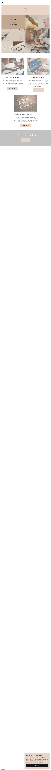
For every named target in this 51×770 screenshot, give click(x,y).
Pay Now (25, 139)
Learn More (12, 88)
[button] (2, 2)
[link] (25, 9)
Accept (37, 765)
